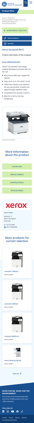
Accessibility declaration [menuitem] (9, 420)
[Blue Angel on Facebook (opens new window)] (17, 411)
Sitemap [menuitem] (24, 417)
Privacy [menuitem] (11, 417)
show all (16, 374)
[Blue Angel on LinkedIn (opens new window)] (3, 411)
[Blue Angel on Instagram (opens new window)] (8, 411)
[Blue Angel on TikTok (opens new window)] (22, 411)
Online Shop (17, 167)
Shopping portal (17, 183)
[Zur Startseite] (12, 4)
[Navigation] (30, 2)
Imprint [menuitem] (17, 417)
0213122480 (11, 225)
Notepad (11, 44)
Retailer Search (17, 191)
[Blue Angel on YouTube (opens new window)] (12, 411)
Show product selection (17, 31)
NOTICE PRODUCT (13, 38)
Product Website (17, 175)
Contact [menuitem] (4, 417)
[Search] (25, 2)
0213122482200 (12, 227)
